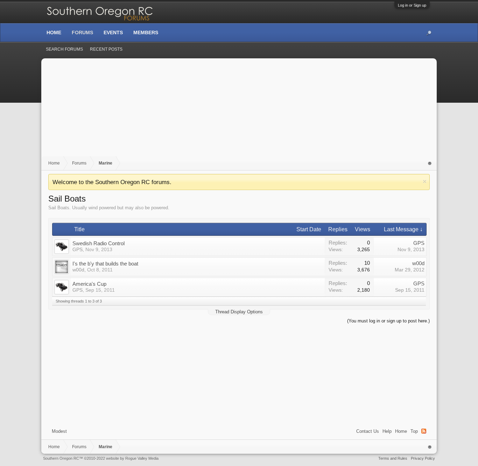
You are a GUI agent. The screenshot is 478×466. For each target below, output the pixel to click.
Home (401, 431)
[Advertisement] (239, 111)
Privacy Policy (423, 458)
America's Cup (89, 284)
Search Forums (64, 49)
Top (414, 431)
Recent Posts (106, 49)
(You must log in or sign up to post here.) (388, 320)
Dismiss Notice (424, 181)
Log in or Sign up (412, 5)
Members (145, 32)
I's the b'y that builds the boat (105, 264)
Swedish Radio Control (98, 243)
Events (113, 32)
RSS (423, 431)
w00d (78, 269)
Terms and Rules (392, 458)
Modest (59, 431)
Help (387, 431)
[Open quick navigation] (430, 163)
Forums (82, 32)
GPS (77, 249)
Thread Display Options (239, 311)
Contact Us (367, 431)
